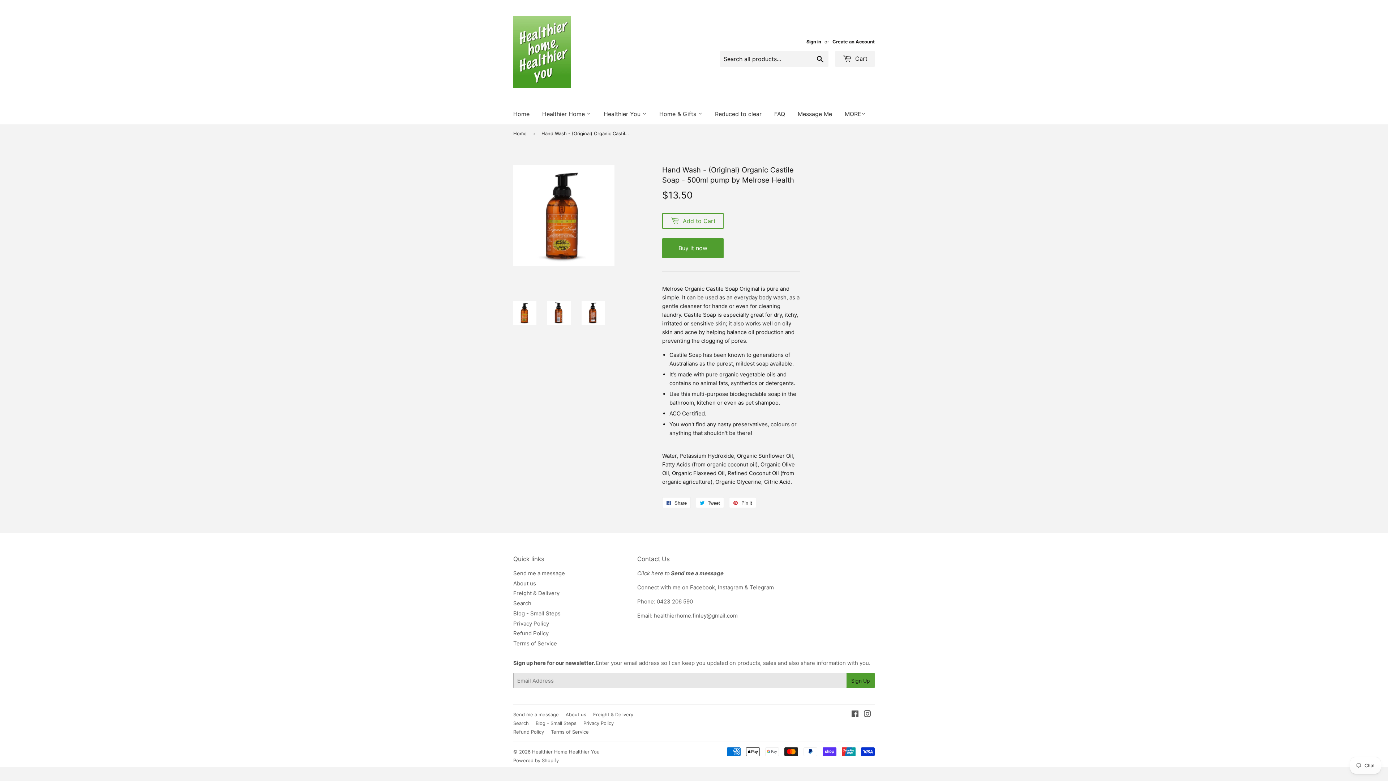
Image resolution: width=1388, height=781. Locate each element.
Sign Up (860, 681)
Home (521, 114)
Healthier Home (564, 114)
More (853, 114)
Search (522, 603)
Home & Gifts (678, 114)
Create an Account (853, 41)
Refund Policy (531, 633)
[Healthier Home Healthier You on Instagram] (867, 714)
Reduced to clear (738, 114)
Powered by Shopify (536, 760)
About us (524, 583)
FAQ (779, 114)
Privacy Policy (531, 623)
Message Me (815, 114)
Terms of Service (535, 643)
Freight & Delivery (536, 593)
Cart (860, 58)
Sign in (813, 41)
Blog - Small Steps (537, 613)
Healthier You (623, 114)
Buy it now (692, 248)
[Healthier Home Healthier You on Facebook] (855, 714)
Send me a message (539, 573)
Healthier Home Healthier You (566, 752)
